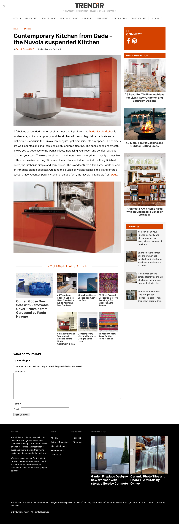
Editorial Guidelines (60, 442)
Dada (114, 174)
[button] (67, 90)
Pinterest (77, 442)
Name (17, 403)
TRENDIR (89, 6)
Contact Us (56, 454)
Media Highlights (59, 446)
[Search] (4, 6)
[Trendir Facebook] (128, 41)
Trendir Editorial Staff (25, 49)
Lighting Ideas (119, 18)
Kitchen (17, 18)
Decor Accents (138, 18)
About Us (55, 438)
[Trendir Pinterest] (134, 41)
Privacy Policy (57, 450)
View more (157, 18)
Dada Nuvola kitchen (101, 131)
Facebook (77, 438)
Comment (19, 371)
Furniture (87, 18)
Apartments (31, 18)
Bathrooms (102, 18)
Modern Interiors (69, 18)
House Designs (49, 18)
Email (17, 409)
